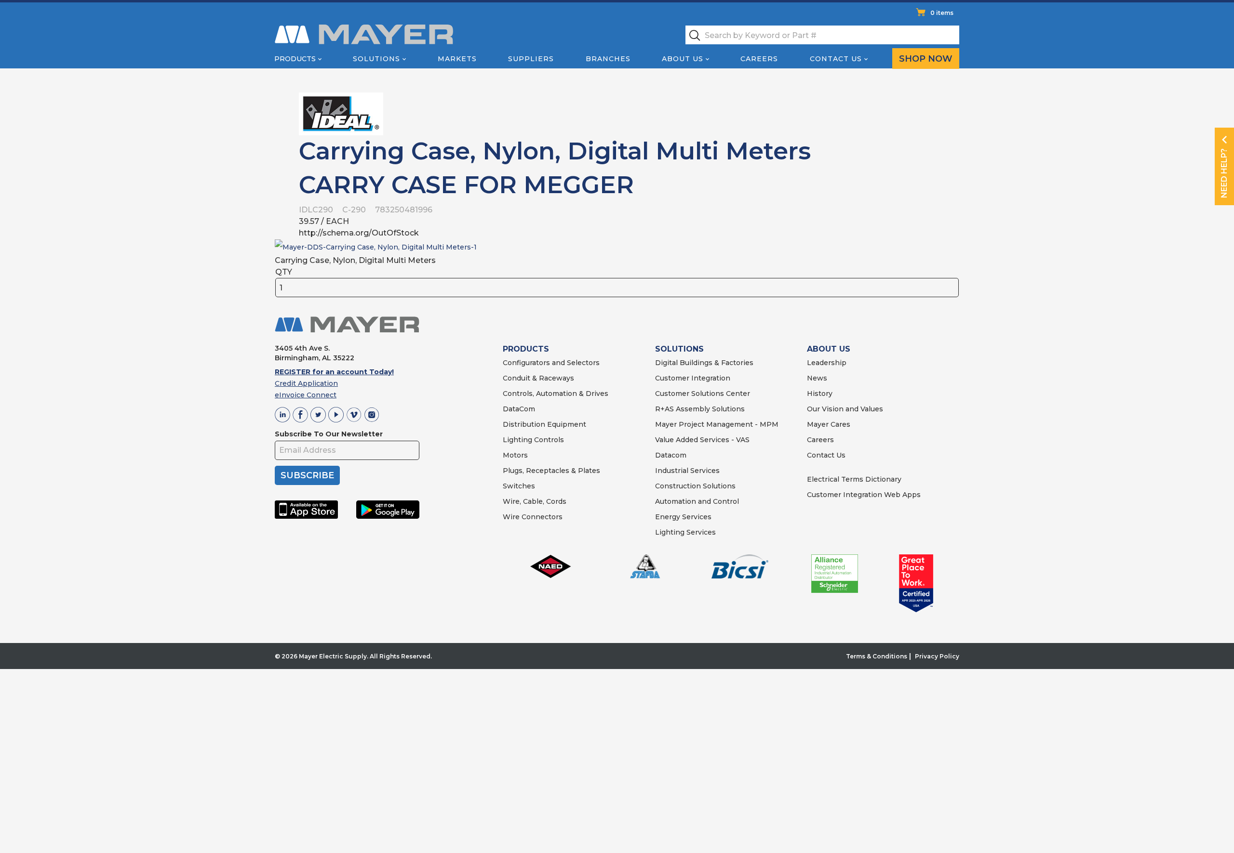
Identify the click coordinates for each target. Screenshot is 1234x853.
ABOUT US (828, 349)
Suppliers (531, 58)
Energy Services (683, 516)
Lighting (517, 439)
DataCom (519, 409)
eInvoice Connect (305, 395)
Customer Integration (692, 378)
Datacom (670, 455)
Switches (519, 486)
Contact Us (836, 58)
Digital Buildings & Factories (704, 362)
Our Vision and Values (845, 409)
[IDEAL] (341, 113)
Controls (548, 439)
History (819, 393)
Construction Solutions (695, 486)
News (817, 378)
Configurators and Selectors (551, 362)
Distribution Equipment (544, 424)
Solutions (376, 58)
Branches (608, 58)
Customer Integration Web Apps (864, 494)
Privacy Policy (937, 656)
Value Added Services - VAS (702, 439)
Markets (457, 58)
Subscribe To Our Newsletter (329, 434)
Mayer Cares (828, 424)
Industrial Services (687, 470)
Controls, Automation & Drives (555, 393)
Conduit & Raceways (538, 378)
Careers (759, 58)
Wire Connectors (533, 516)
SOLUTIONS (679, 349)
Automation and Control (697, 501)
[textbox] (822, 35)
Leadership (826, 362)
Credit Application (306, 383)
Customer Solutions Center (702, 393)
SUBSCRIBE (307, 475)
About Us (682, 58)
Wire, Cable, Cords (534, 501)
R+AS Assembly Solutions (700, 409)
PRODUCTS (526, 349)
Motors (515, 455)
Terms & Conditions (876, 656)
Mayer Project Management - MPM (716, 424)
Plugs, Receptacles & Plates (551, 470)
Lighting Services (685, 532)
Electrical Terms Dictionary (854, 479)
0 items (941, 12)
